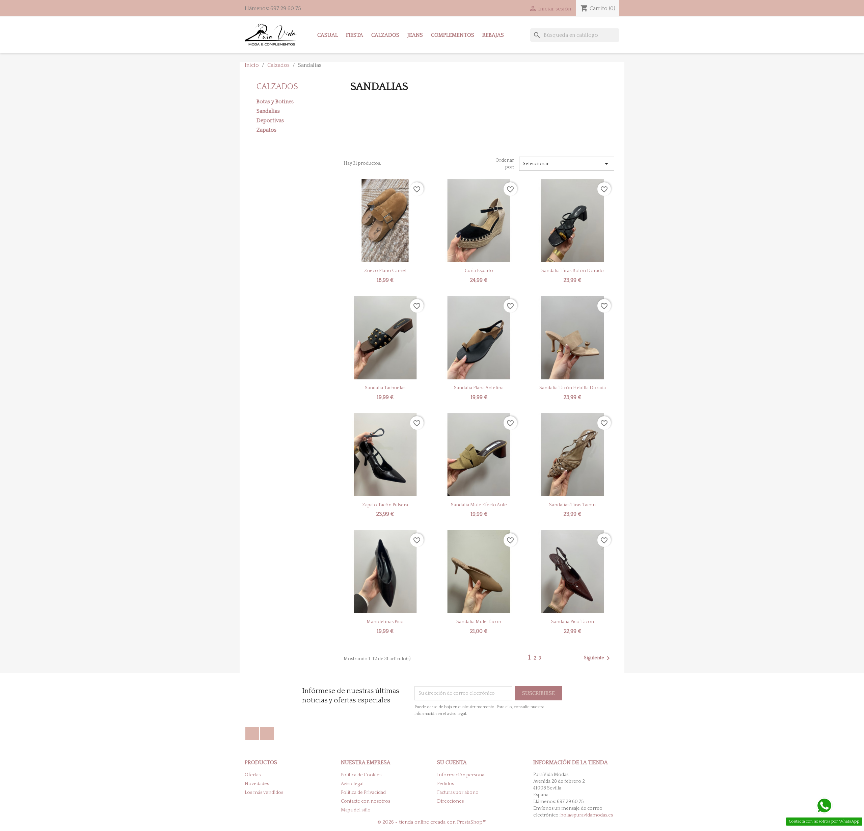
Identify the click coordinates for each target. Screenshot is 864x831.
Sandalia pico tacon (572, 621)
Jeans (415, 35)
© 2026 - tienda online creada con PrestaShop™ (432, 822)
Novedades (257, 783)
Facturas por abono (458, 792)
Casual (327, 35)
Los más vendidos (264, 792)
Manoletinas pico (385, 621)
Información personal (461, 775)
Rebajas (493, 35)
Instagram (267, 733)
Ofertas (253, 775)
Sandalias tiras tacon (572, 505)
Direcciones (450, 801)
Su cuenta (452, 762)
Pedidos (445, 783)
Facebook (252, 733)
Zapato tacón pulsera (385, 505)
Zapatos (266, 130)
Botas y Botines (275, 102)
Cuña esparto (479, 270)
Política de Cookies (361, 775)
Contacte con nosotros (365, 801)
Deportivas (270, 120)
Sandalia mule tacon (478, 621)
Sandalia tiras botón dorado (572, 270)
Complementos (452, 35)
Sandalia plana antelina (479, 388)
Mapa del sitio (356, 810)
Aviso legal (352, 783)
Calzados (385, 35)
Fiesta (354, 35)
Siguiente (598, 658)
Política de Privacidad (363, 792)
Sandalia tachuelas (385, 388)
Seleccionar (567, 164)
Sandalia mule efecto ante (479, 505)
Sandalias (268, 111)
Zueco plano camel (385, 270)
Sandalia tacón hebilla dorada (572, 388)
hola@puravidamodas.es (587, 815)
